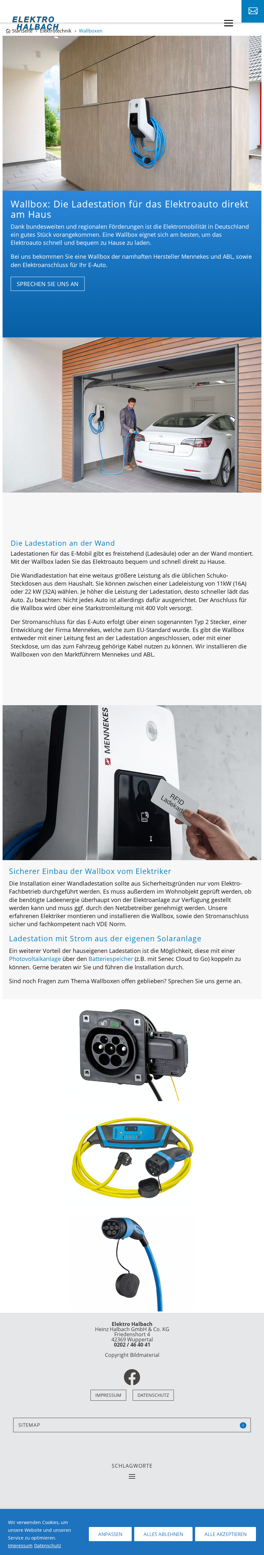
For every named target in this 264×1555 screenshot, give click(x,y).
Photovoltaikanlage (35, 959)
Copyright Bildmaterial (132, 1354)
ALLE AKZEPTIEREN (225, 1534)
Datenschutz (47, 1545)
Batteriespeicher (111, 959)
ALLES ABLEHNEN (163, 1534)
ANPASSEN (110, 1534)
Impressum (20, 1545)
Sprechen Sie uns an (48, 284)
